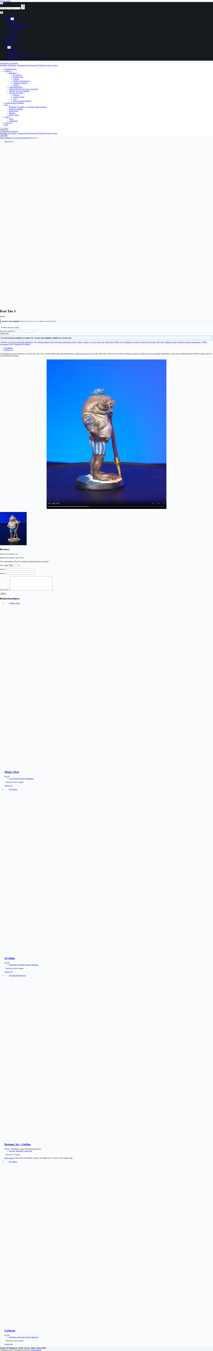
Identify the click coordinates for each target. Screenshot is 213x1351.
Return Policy (14, 111)
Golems (16, 79)
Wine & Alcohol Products (22, 101)
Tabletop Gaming (171, 342)
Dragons (16, 95)
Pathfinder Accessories (132, 342)
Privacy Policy (14, 115)
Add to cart (4, 333)
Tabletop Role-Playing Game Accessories (23, 89)
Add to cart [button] (8, 786)
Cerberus (9, 1330)
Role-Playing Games (148, 342)
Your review (5, 590)
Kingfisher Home (10, 69)
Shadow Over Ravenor (21, 81)
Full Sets (12, 1151)
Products (7, 71)
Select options (9, 1158)
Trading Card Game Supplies (19, 91)
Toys (15, 99)
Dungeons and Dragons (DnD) (65, 342)
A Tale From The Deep (16, 342)
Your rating (4, 565)
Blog (6, 125)
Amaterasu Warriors (20, 83)
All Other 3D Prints (16, 93)
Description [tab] (8, 348)
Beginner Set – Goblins (17, 1144)
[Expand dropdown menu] (12, 71)
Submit (3, 594)
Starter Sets (28, 1151)
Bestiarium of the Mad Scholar (19, 965)
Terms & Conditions (16, 109)
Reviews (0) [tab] (8, 350)
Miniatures (12, 73)
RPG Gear (160, 342)
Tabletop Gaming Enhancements (189, 342)
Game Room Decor (16, 87)
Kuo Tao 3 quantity (7, 331)
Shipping (12, 113)
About (6, 117)
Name (3, 569)
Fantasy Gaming (83, 342)
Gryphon (9, 958)
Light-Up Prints (18, 97)
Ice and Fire (17, 75)
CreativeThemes (35, 1350)
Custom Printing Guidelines (14, 103)
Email (2, 573)
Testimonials (13, 121)
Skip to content (5, 1)
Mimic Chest (11, 771)
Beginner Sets (18, 77)
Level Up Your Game (97, 342)
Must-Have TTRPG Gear (114, 342)
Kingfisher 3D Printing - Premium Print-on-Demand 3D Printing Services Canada (28, 65)
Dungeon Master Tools (45, 342)
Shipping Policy (32, 321)
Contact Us (8, 123)
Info (5, 105)
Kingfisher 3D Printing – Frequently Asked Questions (28, 107)
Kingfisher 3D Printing (22, 344)
